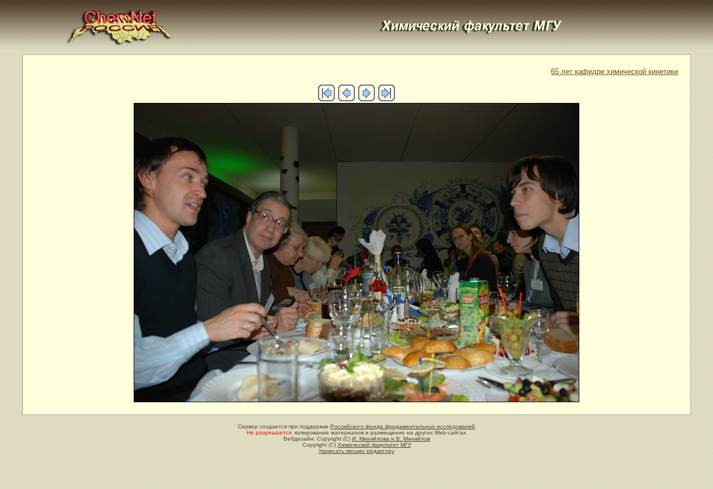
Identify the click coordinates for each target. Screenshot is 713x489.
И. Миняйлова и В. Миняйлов (391, 439)
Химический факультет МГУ (374, 445)
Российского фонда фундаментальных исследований (402, 426)
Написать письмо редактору (356, 451)
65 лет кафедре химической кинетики (614, 71)
